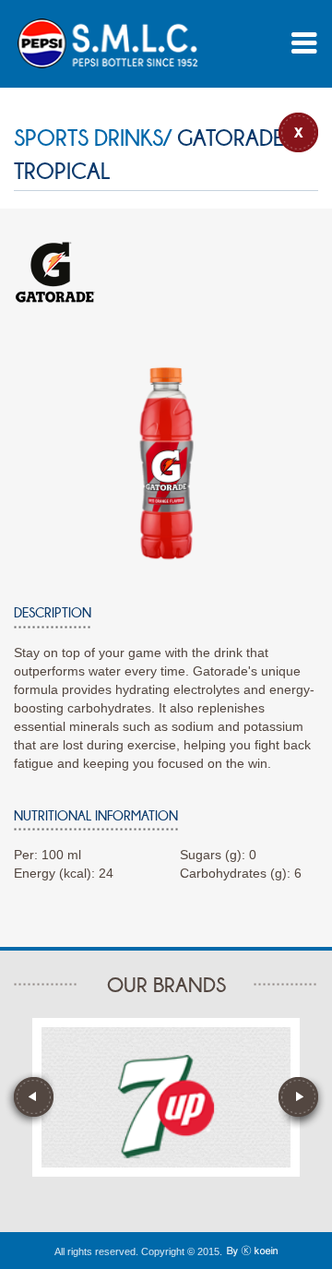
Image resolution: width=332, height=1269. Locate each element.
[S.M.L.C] (107, 43)
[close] (298, 132)
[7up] (166, 1106)
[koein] (252, 1251)
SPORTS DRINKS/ (93, 138)
